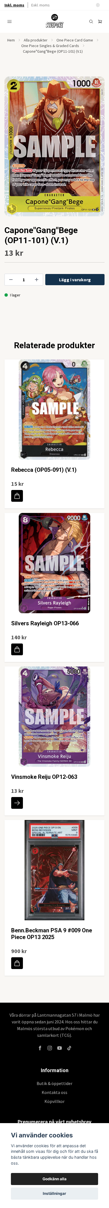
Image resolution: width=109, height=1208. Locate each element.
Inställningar (54, 1193)
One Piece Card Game (74, 40)
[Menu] (9, 21)
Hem (11, 40)
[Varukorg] (100, 21)
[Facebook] (40, 1048)
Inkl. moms (14, 5)
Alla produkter (36, 40)
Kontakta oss (54, 1092)
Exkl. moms (40, 5)
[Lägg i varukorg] (17, 496)
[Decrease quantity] (11, 279)
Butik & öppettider (54, 1083)
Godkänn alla (54, 1179)
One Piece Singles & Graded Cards (50, 45)
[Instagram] (50, 1048)
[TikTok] (69, 1048)
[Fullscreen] (54, 146)
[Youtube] (59, 1048)
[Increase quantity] (36, 279)
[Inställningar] (98, 5)
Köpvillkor (54, 1101)
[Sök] (91, 21)
